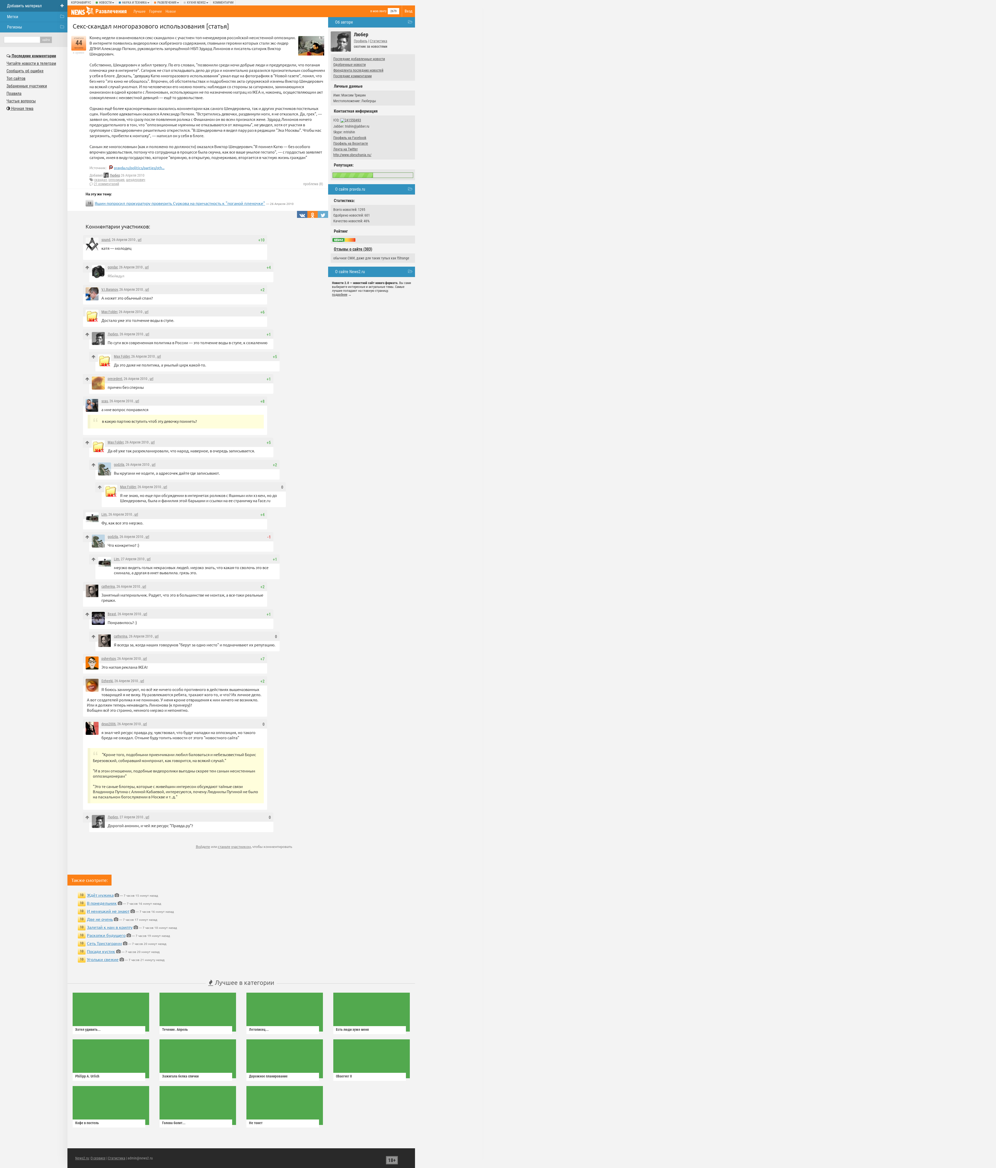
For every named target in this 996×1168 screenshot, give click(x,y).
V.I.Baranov (109, 289)
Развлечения (166, 2)
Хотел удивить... (88, 1029)
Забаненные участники (26, 86)
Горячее (155, 11)
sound (105, 240)
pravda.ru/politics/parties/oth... (139, 167)
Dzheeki (107, 681)
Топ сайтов (15, 78)
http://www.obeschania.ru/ (352, 155)
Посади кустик (101, 951)
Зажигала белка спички (180, 1076)
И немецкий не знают (108, 911)
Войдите (203, 846)
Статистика (378, 41)
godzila (119, 464)
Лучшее (139, 11)
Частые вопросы (21, 101)
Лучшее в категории (243, 982)
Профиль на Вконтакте (350, 143)
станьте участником (234, 846)
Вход (408, 11)
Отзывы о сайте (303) (353, 249)
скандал (100, 180)
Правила (14, 93)
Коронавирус (81, 2)
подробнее (339, 294)
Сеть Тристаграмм (104, 943)
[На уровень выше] (87, 267)
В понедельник (102, 903)
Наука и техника (134, 2)
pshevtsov (108, 658)
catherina (108, 586)
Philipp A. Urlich (87, 1076)
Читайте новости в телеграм (31, 63)
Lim (104, 514)
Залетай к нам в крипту (110, 927)
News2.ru (82, 1158)
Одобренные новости (349, 65)
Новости (105, 2)
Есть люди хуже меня (352, 1029)
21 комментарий (106, 184)
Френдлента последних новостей (358, 70)
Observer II (344, 1076)
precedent (115, 379)
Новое (170, 11)
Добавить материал (24, 5)
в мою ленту (378, 11)
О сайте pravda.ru (350, 189)
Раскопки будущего (106, 935)
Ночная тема (21, 108)
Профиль (361, 41)
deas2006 (108, 724)
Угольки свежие (103, 959)
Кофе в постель (87, 1123)
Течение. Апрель (175, 1029)
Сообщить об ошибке (25, 70)
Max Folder (109, 312)
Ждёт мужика (100, 894)
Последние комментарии (352, 76)
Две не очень (100, 919)
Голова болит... (173, 1123)
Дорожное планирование (268, 1076)
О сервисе (98, 1158)
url (139, 240)
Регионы (14, 27)
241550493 (353, 120)
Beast (112, 614)
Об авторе (344, 22)
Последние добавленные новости (359, 59)
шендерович (135, 180)
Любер (115, 175)
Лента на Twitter (345, 149)
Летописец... (259, 1029)
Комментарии (223, 2)
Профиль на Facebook (349, 138)
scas (104, 401)
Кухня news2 (196, 2)
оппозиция (116, 180)
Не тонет (255, 1123)
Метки (12, 16)
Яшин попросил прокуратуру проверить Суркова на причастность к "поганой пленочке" (180, 203)
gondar (112, 267)
